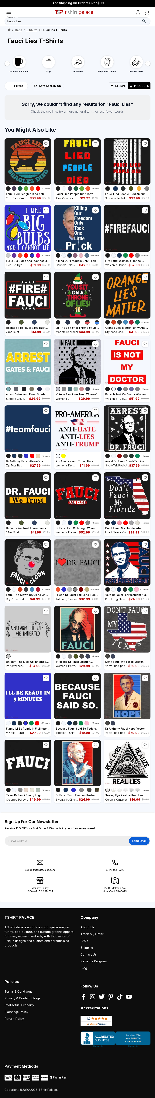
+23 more (45, 723)
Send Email (139, 840)
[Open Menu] (9, 13)
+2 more (95, 188)
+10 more (95, 589)
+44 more (95, 255)
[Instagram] (93, 997)
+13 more (144, 589)
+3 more (46, 255)
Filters (18, 85)
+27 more (95, 723)
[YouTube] (129, 997)
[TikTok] (120, 997)
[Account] (138, 13)
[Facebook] (84, 997)
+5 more (95, 389)
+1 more (46, 188)
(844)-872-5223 (115, 869)
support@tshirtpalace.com (40, 869)
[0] (146, 13)
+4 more (145, 255)
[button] (46, 143)
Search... (12, 17)
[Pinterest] (111, 997)
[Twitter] (102, 997)
